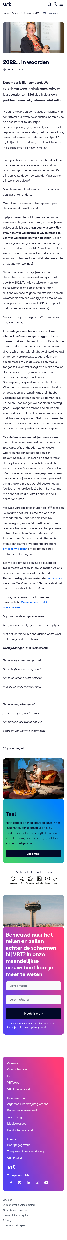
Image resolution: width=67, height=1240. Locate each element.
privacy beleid (39, 1027)
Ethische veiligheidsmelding (19, 1204)
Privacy (7, 1220)
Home (6, 13)
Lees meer (33, 854)
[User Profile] (55, 4)
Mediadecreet (16, 1123)
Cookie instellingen (14, 1225)
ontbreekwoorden (15, 549)
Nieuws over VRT (31, 13)
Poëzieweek (54, 578)
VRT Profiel (14, 1158)
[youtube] (46, 1182)
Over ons (16, 13)
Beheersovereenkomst (22, 1110)
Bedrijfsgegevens (18, 1145)
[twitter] (37, 1182)
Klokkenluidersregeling (16, 1215)
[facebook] (11, 1182)
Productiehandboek (20, 1130)
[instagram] (19, 1182)
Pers (10, 1076)
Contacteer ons (17, 1069)
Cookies (7, 1199)
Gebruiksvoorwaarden (15, 1210)
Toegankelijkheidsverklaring (25, 1151)
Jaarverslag (14, 1117)
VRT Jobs (13, 1082)
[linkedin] (28, 1182)
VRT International (18, 1089)
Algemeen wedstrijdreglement (27, 1104)
